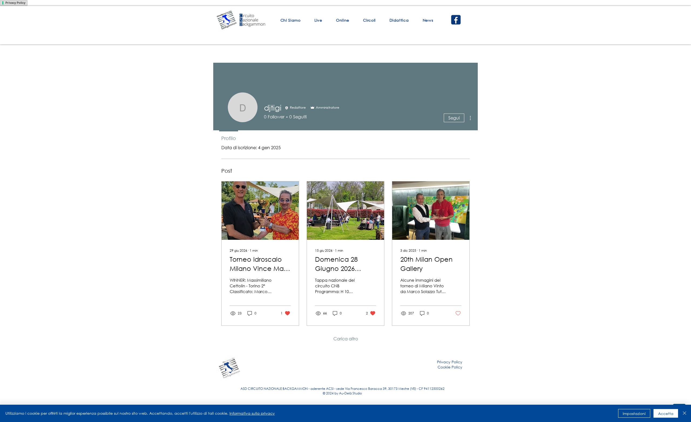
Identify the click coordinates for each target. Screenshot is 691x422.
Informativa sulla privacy (252, 413)
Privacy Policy (15, 3)
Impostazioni (634, 413)
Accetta (665, 413)
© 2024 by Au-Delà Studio (342, 393)
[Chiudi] (684, 413)
